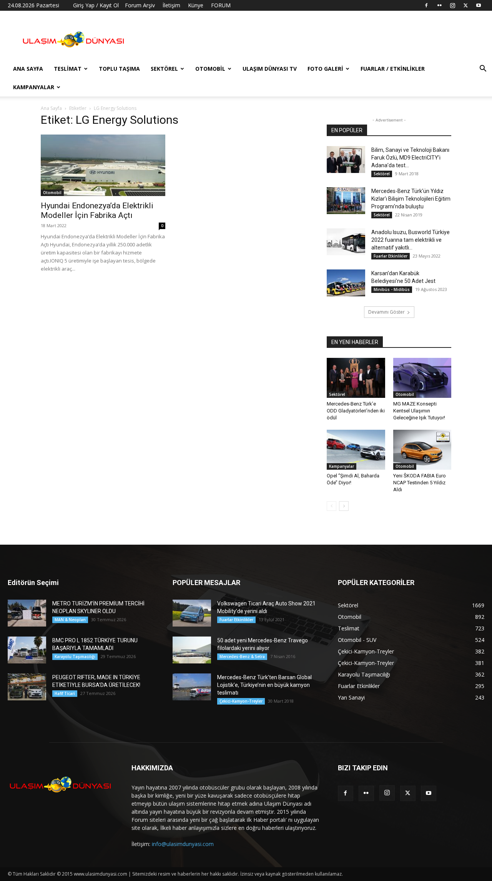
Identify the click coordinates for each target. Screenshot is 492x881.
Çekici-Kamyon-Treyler (241, 701)
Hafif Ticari (65, 693)
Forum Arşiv (140, 5)
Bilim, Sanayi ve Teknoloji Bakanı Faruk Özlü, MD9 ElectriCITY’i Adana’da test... (410, 157)
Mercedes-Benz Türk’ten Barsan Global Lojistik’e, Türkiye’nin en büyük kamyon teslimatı (264, 685)
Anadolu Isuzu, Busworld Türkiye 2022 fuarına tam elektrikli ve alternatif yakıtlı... (410, 240)
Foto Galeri (325, 68)
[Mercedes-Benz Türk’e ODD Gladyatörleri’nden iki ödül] (356, 378)
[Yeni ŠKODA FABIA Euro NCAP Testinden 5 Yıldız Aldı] (422, 450)
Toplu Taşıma (119, 68)
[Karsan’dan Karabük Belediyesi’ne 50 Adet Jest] (346, 282)
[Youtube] (478, 5)
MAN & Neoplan (70, 619)
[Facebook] (426, 5)
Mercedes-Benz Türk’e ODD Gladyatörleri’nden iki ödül (356, 411)
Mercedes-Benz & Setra (242, 656)
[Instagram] (452, 5)
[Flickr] (439, 5)
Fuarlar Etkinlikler (390, 256)
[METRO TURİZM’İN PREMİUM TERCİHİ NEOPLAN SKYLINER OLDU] (27, 613)
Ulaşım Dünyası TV (270, 68)
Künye (195, 5)
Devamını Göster (386, 312)
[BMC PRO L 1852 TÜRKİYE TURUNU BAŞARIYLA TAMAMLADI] (27, 650)
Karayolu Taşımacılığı (75, 656)
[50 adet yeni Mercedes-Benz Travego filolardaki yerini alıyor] (192, 650)
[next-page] (344, 506)
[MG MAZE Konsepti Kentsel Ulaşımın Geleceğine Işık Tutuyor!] (422, 378)
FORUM (221, 5)
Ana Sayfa (28, 68)
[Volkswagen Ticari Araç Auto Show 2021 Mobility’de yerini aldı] (192, 613)
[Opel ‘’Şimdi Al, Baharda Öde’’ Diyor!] (356, 450)
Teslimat (67, 68)
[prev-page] (331, 506)
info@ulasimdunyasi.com (183, 844)
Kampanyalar (33, 87)
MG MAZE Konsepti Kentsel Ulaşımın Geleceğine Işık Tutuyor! (419, 411)
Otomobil (210, 68)
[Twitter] (465, 5)
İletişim (171, 5)
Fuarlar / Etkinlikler (393, 68)
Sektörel (164, 68)
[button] (483, 69)
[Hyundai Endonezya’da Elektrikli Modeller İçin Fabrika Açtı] (103, 165)
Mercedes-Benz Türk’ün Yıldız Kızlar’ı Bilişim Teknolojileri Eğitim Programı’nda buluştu (410, 198)
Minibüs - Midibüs (392, 289)
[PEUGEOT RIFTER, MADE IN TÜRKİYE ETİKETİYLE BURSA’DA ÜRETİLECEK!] (27, 686)
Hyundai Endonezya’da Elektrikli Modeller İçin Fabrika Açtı (97, 210)
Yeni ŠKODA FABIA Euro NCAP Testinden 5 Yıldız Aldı (419, 482)
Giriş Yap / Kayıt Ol (96, 5)
